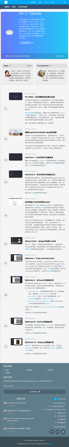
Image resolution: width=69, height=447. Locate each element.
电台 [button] (46, 2)
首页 (7, 370)
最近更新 (29, 370)
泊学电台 (8, 373)
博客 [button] (40, 2)
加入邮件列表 (33, 392)
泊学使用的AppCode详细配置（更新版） (19, 428)
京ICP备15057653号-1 (58, 406)
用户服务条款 (61, 422)
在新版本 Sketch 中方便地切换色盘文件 (19, 411)
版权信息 (62, 419)
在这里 (53, 163)
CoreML (42, 207)
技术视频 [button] (32, 2)
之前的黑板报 (30, 113)
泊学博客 (50, 370)
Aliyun (50, 443)
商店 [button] (52, 2)
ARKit (27, 138)
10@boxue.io (61, 413)
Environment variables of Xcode (16, 403)
